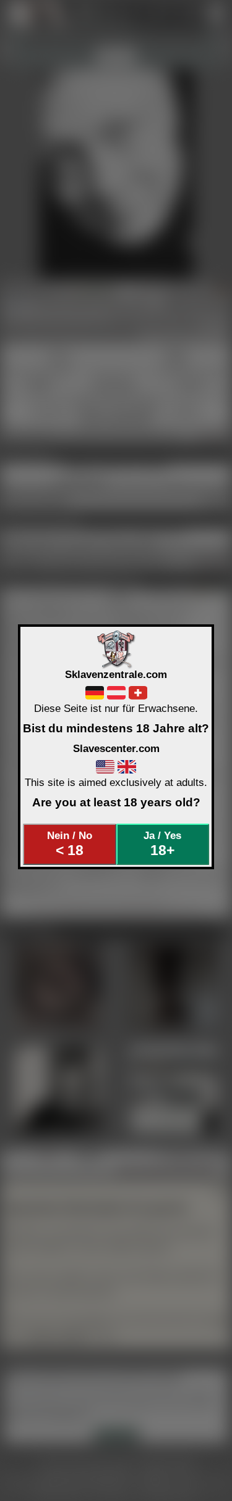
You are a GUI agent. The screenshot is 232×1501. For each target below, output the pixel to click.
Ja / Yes (162, 844)
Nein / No (69, 844)
